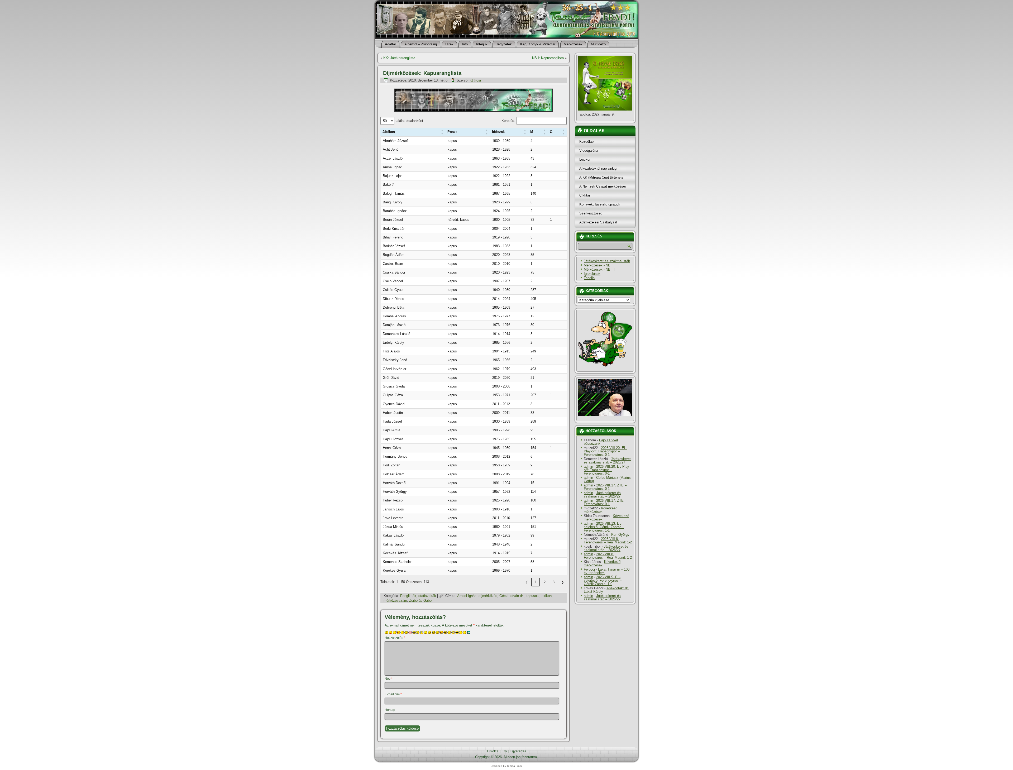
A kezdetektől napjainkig (598, 168)
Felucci (589, 569)
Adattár (390, 44)
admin (588, 466)
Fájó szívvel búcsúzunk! (601, 442)
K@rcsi (475, 80)
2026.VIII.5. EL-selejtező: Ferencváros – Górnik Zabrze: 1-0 (603, 580)
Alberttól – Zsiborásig (420, 44)
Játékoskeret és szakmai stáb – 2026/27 (607, 460)
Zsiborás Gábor (421, 600)
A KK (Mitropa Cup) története (601, 177)
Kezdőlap (586, 142)
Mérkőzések (573, 44)
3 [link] (554, 582)
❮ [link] (526, 582)
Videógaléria (588, 150)
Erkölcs (493, 751)
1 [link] (536, 582)
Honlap (390, 710)
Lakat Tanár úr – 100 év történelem (606, 571)
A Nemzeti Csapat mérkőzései (602, 186)
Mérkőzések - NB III (599, 269)
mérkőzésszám (395, 600)
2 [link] (545, 582)
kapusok (532, 596)
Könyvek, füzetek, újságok (599, 204)
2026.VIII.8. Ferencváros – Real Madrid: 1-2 (608, 540)
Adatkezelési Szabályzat (598, 222)
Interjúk (482, 44)
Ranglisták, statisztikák (418, 596)
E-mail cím (393, 694)
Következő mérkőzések (600, 510)
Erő (504, 751)
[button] (389, 132)
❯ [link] (562, 582)
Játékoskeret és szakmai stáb (607, 261)
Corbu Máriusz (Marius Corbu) (607, 479)
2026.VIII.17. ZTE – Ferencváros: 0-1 (605, 487)
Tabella (589, 278)
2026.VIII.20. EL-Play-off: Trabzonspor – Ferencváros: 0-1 (605, 451)
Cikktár (584, 195)
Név (389, 679)
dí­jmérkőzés (488, 596)
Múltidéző (598, 44)
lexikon (546, 596)
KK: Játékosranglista (399, 58)
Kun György (620, 535)
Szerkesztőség (590, 213)
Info (465, 44)
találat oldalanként (408, 121)
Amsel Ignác (466, 596)
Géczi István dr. (511, 596)
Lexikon (585, 159)
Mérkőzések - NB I (598, 265)
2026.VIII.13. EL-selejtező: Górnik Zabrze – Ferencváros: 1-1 (604, 527)
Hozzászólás (395, 638)
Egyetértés (518, 751)
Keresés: (508, 121)
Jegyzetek (504, 44)
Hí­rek (449, 44)
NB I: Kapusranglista (548, 58)
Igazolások (592, 274)
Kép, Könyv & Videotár (537, 44)
